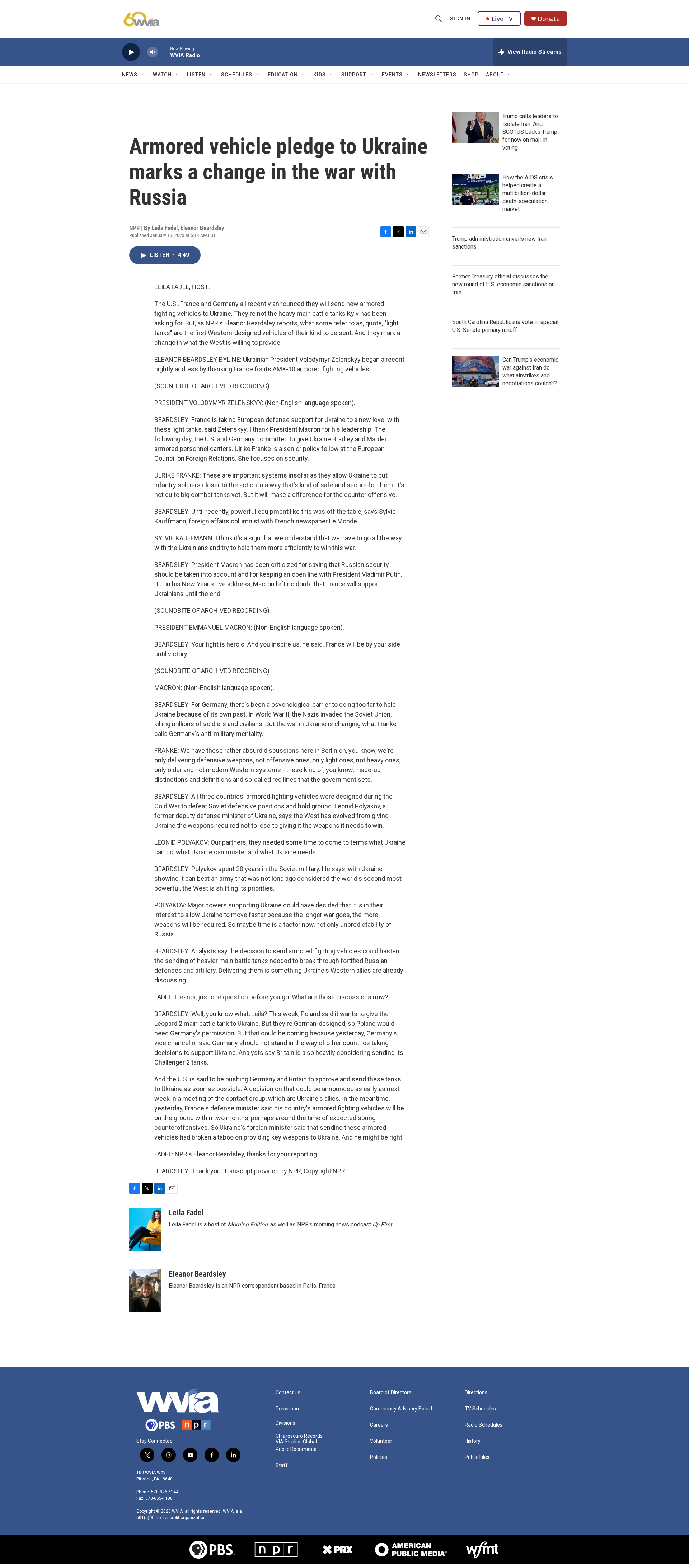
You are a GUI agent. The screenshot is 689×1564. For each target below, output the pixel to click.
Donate (549, 19)
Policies (378, 1457)
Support (353, 75)
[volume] (152, 52)
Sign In (460, 19)
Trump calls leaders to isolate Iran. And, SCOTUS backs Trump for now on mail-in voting (530, 132)
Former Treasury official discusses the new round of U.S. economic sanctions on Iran (503, 284)
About (495, 75)
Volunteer (381, 1441)
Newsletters (437, 75)
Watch (162, 75)
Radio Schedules (483, 1425)
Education (283, 75)
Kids (319, 75)
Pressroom (288, 1409)
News (129, 75)
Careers (379, 1425)
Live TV (502, 18)
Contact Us (288, 1392)
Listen (196, 75)
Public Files (477, 1457)
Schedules (236, 75)
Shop (471, 75)
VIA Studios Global (296, 1442)
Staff (282, 1465)
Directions (476, 1392)
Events (392, 75)
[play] (131, 52)
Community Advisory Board (401, 1409)
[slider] (164, 52)
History (473, 1441)
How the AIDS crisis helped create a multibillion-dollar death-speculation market (527, 193)
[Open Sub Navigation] (143, 75)
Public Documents (296, 1449)
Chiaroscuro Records (299, 1436)
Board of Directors (390, 1392)
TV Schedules (480, 1409)
